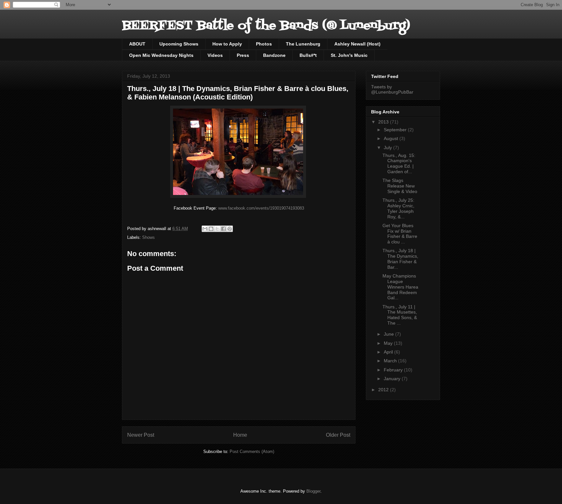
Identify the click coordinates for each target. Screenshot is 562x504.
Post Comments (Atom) (252, 451)
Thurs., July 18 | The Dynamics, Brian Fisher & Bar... (400, 258)
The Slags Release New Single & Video (399, 186)
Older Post (338, 435)
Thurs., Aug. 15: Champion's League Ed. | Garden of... (398, 163)
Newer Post (140, 435)
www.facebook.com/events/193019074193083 (261, 208)
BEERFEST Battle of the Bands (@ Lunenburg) (266, 26)
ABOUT (137, 43)
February (394, 369)
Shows (148, 237)
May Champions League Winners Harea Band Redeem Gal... (400, 286)
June (389, 334)
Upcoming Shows (178, 43)
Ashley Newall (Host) (357, 43)
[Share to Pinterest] (229, 229)
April (389, 352)
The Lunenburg (303, 43)
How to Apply (227, 43)
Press (243, 55)
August (391, 138)
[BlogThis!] (211, 229)
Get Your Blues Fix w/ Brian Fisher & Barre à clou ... (399, 233)
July (388, 147)
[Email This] (205, 229)
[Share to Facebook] (223, 229)
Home (240, 435)
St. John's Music (349, 55)
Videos (215, 55)
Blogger (313, 491)
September (396, 129)
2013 (384, 121)
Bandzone (274, 55)
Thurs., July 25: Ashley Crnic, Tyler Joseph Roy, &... (398, 208)
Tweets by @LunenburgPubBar (392, 89)
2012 (384, 389)
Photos (264, 43)
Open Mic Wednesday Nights (161, 55)
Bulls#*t (308, 55)
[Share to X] (217, 229)
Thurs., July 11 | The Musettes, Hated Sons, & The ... (399, 315)
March (391, 360)
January (393, 378)
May (389, 343)
